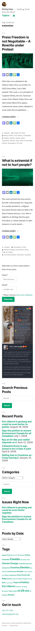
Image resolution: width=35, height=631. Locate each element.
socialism (28, 255)
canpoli (17, 138)
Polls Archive (13, 625)
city (21, 559)
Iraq (4, 578)
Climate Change (9, 250)
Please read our (17, 295)
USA (20, 143)
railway (25, 586)
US (17, 143)
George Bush (12, 575)
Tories (10, 591)
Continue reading (10, 116)
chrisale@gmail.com (10, 614)
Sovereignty (12, 143)
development (6, 568)
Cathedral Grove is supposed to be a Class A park (16, 447)
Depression (28, 563)
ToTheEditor (27, 135)
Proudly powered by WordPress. (20, 623)
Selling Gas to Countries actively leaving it (17, 456)
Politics (11, 135)
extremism (5, 140)
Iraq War (9, 579)
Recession (5, 591)
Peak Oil (4, 252)
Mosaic (30, 578)
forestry (25, 571)
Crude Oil (21, 563)
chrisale (6, 133)
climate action (26, 559)
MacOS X (25, 578)
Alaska (6, 138)
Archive (4, 625)
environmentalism (10, 255)
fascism (12, 140)
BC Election (21, 555)
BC (12, 555)
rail (22, 586)
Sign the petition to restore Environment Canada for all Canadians (16, 433)
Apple (4, 555)
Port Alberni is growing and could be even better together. (17, 424)
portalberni (18, 586)
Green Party (21, 575)
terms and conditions (24, 295)
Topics (5, 15)
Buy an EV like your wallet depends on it (16, 441)
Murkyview (7, 9)
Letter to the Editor (26, 140)
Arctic (8, 555)
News (6, 135)
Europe (20, 571)
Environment (20, 250)
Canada (12, 138)
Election (25, 567)
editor (23, 138)
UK (18, 591)
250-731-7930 (7, 610)
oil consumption (9, 582)
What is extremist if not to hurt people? (17, 162)
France (6, 575)
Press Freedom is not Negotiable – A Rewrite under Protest (16, 43)
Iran (28, 575)
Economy (15, 567)
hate (17, 140)
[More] (14, 16)
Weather (11, 595)
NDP (3, 582)
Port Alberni (18, 135)
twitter (15, 591)
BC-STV (15, 555)
